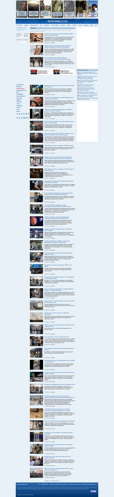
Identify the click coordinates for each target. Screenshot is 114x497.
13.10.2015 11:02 (47, 322)
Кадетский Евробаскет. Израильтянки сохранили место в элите (87, 99)
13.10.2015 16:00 (47, 178)
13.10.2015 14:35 (47, 226)
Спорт (80, 25)
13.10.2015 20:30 (47, 94)
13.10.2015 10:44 (47, 344)
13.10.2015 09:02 (47, 428)
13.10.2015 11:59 (47, 298)
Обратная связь (44, 484)
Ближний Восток (34, 25)
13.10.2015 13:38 (47, 238)
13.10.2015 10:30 (47, 357)
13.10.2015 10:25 (47, 369)
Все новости (19, 25)
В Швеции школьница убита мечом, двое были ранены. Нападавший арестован (87, 82)
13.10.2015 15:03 (47, 190)
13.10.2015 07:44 (47, 453)
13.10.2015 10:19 (47, 392)
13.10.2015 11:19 (47, 310)
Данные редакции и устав (75, 484)
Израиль (26, 25)
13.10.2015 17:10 (47, 153)
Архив (18, 111)
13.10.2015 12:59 (47, 262)
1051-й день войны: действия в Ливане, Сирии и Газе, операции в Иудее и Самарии (87, 73)
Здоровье (62, 25)
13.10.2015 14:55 (47, 202)
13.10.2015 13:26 (47, 250)
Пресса (91, 25)
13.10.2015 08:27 (47, 441)
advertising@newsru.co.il (91, 484)
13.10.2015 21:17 (47, 54)
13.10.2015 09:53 (47, 406)
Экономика (46, 25)
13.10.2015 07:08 (47, 465)
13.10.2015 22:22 (47, 42)
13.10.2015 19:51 (47, 106)
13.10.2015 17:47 (47, 142)
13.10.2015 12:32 (47, 286)
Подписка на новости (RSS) (55, 484)
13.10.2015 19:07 (47, 130)
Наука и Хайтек (55, 25)
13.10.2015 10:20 (47, 381)
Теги (39, 484)
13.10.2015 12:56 (47, 274)
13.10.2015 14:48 (47, 214)
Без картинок (65, 484)
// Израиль (53, 42)
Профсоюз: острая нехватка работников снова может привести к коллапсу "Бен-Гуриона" (86, 89)
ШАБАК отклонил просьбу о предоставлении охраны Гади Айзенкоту (87, 92)
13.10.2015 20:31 (47, 66)
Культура (74, 25)
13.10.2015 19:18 (47, 118)
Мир (41, 25)
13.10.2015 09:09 (47, 418)
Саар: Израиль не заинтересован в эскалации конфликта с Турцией (87, 96)
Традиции (85, 25)
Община (69, 25)
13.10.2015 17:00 (47, 166)
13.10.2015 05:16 (47, 477)
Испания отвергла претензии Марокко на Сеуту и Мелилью (85, 85)
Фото (96, 25)
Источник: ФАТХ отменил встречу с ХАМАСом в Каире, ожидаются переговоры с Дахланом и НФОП (87, 77)
